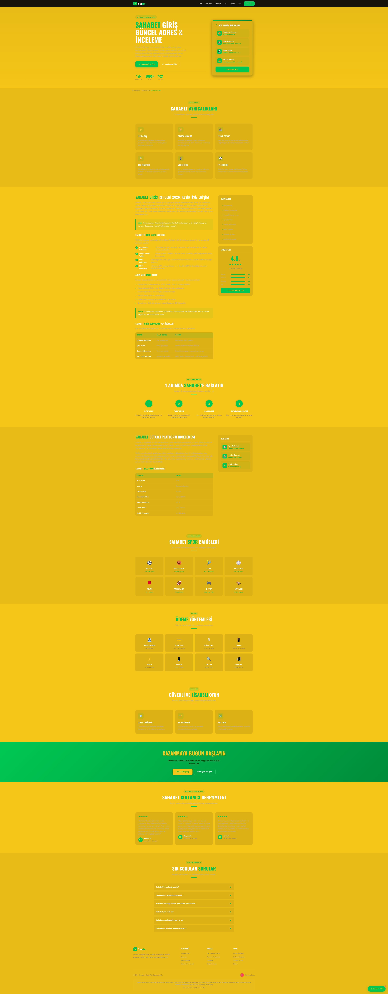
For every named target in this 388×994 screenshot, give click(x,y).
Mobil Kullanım (228, 229)
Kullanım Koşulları (239, 957)
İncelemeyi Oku (171, 64)
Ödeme (232, 3)
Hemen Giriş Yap (147, 64)
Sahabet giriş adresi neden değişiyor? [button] (193, 928)
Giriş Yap (249, 3)
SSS (239, 3)
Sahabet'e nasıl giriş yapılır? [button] (193, 887)
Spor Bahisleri (228, 220)
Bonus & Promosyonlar (231, 215)
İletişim (235, 964)
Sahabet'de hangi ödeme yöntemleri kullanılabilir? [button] (193, 903)
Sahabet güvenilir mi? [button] (193, 912)
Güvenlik (210, 960)
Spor (225, 3)
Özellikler (208, 3)
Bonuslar (218, 3)
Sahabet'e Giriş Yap (235, 290)
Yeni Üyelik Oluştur (204, 772)
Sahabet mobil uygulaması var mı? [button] (193, 920)
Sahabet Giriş (378, 989)
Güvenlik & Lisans (229, 234)
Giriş (200, 3)
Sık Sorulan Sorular (230, 239)
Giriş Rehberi (228, 205)
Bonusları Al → (232, 69)
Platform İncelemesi (230, 210)
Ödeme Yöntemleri (230, 225)
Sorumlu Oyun (238, 960)
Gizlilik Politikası (238, 953)
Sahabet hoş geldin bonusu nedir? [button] (193, 895)
